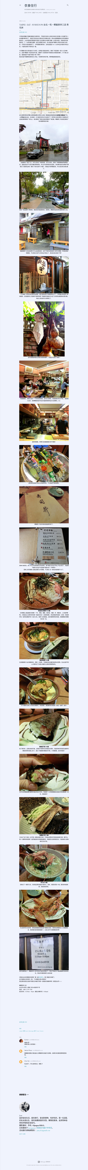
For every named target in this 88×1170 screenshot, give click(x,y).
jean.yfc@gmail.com (43, 1130)
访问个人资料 (22, 1134)
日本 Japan (27, 12)
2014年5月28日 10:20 (37, 1050)
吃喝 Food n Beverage (28, 1031)
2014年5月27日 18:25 (34, 1039)
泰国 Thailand (37, 12)
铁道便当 (40, 977)
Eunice (26, 1040)
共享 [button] (20, 1028)
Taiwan (41, 1031)
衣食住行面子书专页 (44, 1128)
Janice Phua (28, 1050)
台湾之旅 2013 (23, 32)
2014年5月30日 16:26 (35, 1061)
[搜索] (68, 4)
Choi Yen (27, 1061)
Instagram (31, 1128)
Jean (20, 1115)
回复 (25, 1046)
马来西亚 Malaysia (48, 12)
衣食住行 (30, 6)
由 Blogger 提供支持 (45, 1161)
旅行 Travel (36, 1031)
